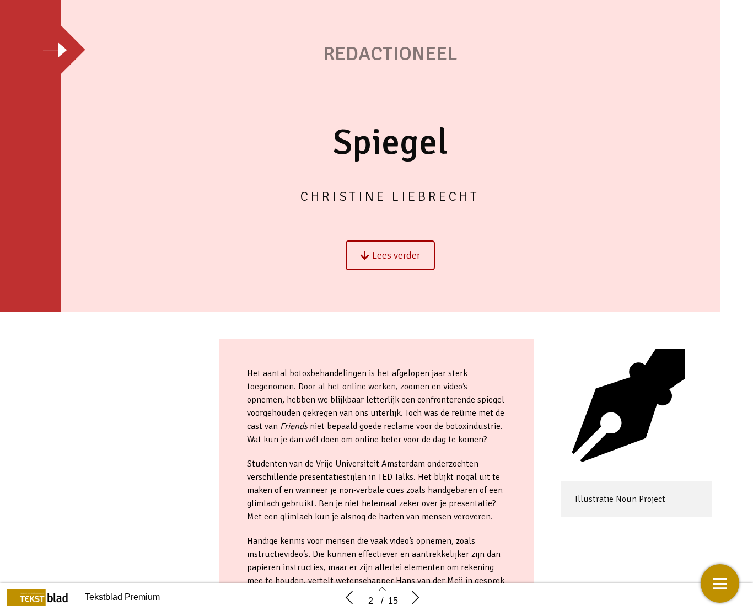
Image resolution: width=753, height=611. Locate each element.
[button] (390, 255)
